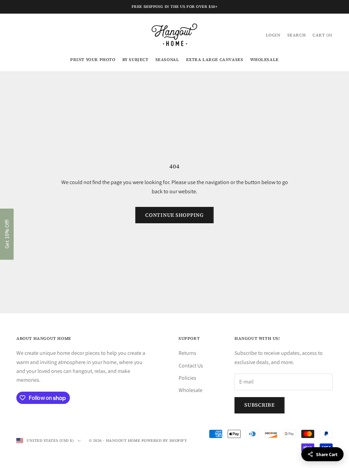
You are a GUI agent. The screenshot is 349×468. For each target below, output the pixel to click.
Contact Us (191, 365)
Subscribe (259, 404)
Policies (187, 377)
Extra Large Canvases (214, 59)
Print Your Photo (93, 59)
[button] (7, 234)
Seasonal (167, 59)
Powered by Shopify (164, 440)
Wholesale (264, 59)
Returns (187, 353)
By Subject (135, 59)
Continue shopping (174, 214)
